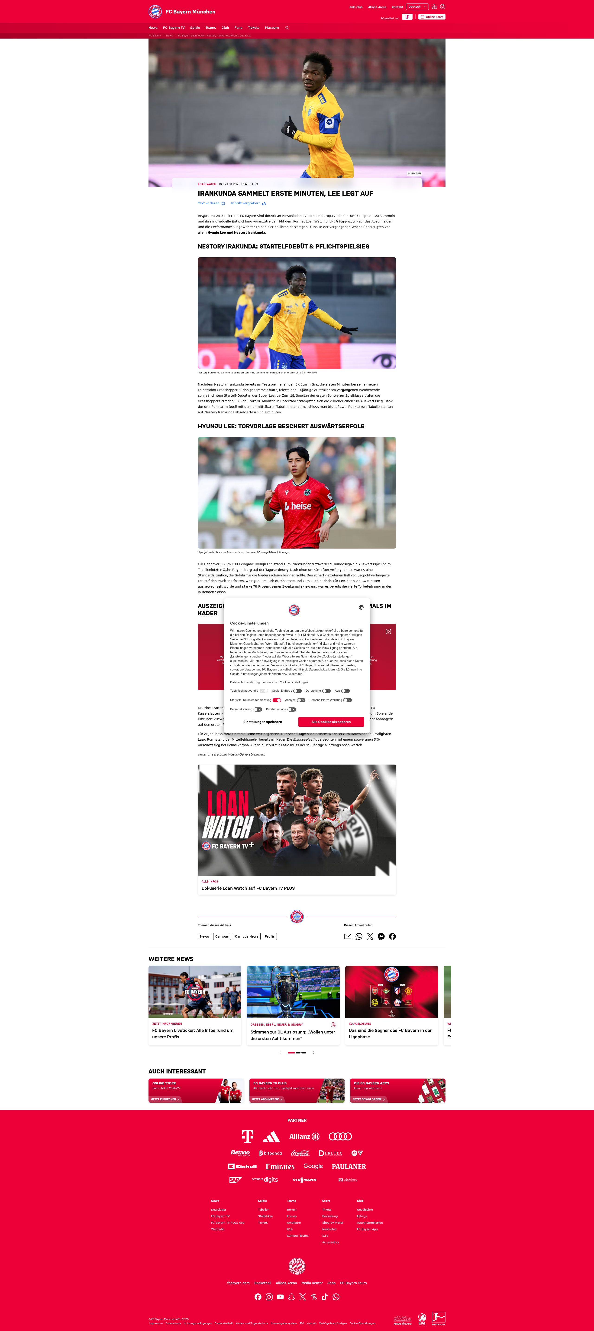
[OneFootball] (313, 1297)
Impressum (156, 1323)
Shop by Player (332, 1222)
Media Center (312, 1283)
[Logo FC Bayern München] (297, 1266)
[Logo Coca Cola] (300, 1153)
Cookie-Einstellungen (362, 1323)
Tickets (253, 27)
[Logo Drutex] (330, 1153)
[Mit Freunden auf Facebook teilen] (392, 936)
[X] (302, 1297)
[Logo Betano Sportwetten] (240, 1153)
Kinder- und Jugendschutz (252, 1323)
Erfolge (362, 1216)
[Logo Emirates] (280, 1166)
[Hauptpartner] (407, 17)
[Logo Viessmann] (304, 1180)
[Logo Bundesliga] (439, 1318)
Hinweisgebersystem (284, 1323)
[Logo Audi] (340, 1136)
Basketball (262, 1283)
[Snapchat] (291, 1297)
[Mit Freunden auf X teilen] (370, 936)
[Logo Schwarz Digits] (265, 1180)
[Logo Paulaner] (349, 1166)
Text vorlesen (209, 203)
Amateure (294, 1222)
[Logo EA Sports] (357, 1153)
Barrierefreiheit (224, 1323)
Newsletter (218, 1209)
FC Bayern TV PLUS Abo (227, 1222)
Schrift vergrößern (246, 203)
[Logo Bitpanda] (270, 1153)
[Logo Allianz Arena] (402, 1320)
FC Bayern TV (174, 27)
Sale (325, 1235)
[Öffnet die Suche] (287, 28)
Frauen (292, 1216)
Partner (297, 1120)
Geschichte (365, 1209)
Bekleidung (330, 1216)
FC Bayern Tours (353, 1283)
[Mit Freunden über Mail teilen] (348, 936)
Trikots (327, 1209)
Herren (292, 1209)
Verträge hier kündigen (333, 1323)
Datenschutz (173, 1323)
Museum (272, 27)
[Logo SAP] (235, 1180)
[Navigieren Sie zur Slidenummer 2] (298, 1052)
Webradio (217, 1229)
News (153, 27)
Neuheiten (329, 1229)
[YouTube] (280, 1297)
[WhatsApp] (336, 1297)
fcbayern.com (238, 1283)
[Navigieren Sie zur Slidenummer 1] (291, 1052)
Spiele (195, 27)
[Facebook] (258, 1297)
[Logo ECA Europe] (422, 1319)
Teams (211, 27)
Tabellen (263, 1209)
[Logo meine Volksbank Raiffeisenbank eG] (348, 1180)
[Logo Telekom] (247, 1136)
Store (326, 1200)
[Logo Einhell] (242, 1166)
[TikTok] (325, 1297)
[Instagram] (269, 1297)
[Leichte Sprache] (434, 7)
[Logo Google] (313, 1166)
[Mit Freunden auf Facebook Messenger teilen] (381, 936)
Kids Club (356, 7)
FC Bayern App (367, 1229)
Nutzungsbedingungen (198, 1323)
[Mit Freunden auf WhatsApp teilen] (359, 936)
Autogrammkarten (370, 1222)
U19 (290, 1229)
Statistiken (265, 1216)
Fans (238, 27)
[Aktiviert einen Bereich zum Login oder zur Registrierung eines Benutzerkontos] (443, 7)
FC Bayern (155, 35)
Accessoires (330, 1242)
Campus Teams (298, 1235)
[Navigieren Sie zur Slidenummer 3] (303, 1052)
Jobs (331, 1283)
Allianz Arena (377, 7)
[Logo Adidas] (271, 1136)
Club (225, 27)
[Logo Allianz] (304, 1136)
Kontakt (397, 7)
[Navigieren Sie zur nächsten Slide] (313, 1052)
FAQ (302, 1323)
